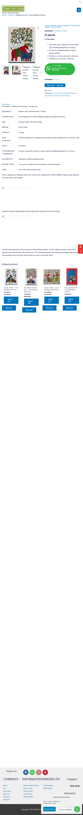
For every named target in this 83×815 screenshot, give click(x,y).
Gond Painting (74, 25)
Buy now (60, 85)
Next (41, 72)
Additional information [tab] (20, 106)
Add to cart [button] (10, 300)
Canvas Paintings (50, 25)
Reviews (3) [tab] (33, 106)
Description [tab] (6, 106)
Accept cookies (49, 809)
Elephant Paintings (63, 25)
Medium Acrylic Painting (53, 27)
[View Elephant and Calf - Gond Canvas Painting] (6, 70)
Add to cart (51, 85)
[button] (80, 2)
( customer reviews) (60, 31)
